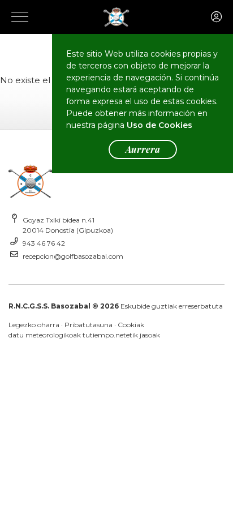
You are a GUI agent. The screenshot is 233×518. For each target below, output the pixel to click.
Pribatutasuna (88, 324)
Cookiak (131, 324)
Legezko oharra (33, 324)
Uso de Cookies (159, 125)
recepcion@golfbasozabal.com (73, 256)
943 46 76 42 (44, 243)
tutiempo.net (104, 335)
